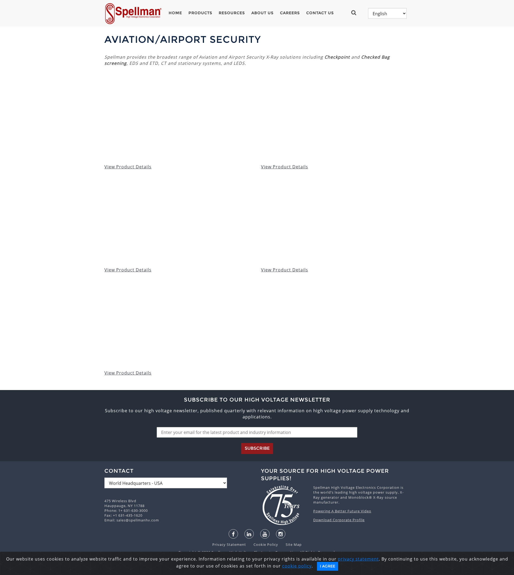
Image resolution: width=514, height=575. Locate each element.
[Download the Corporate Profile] (284, 505)
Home (175, 12)
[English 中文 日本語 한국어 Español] (387, 13)
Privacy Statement (229, 544)
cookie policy (297, 566)
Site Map (290, 544)
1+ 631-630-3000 (133, 510)
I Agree (327, 566)
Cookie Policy (263, 544)
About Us (262, 12)
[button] (356, 12)
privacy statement (358, 559)
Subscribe (257, 448)
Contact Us (320, 12)
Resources (232, 12)
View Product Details (128, 167)
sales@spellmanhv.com (137, 520)
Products (200, 12)
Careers (290, 12)
